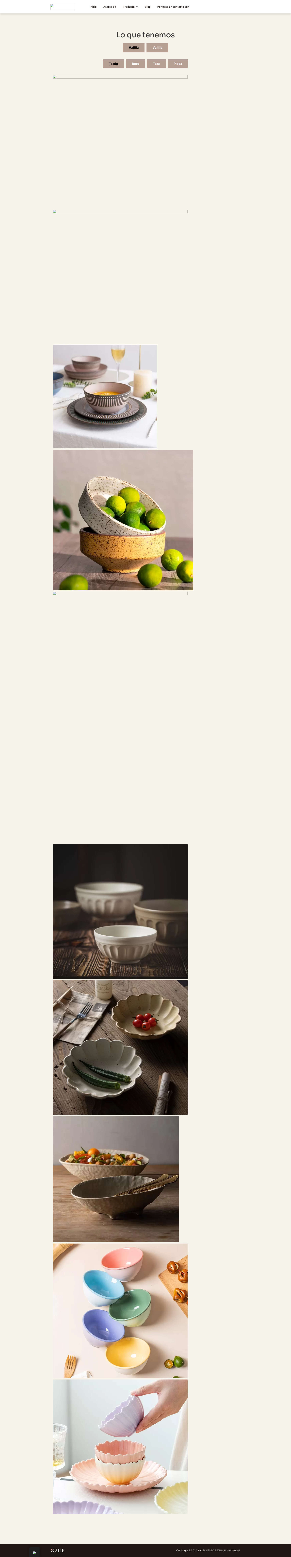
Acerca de (109, 7)
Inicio (93, 7)
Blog (148, 7)
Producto (129, 7)
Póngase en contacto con (173, 7)
